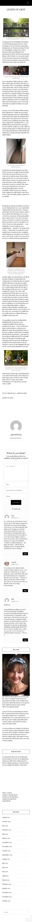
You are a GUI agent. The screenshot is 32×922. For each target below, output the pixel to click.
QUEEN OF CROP (16, 9)
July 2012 (5, 863)
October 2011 (6, 901)
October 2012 (6, 851)
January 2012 (6, 888)
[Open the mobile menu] (28, 3)
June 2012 (5, 867)
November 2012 (7, 846)
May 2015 (5, 826)
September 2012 (7, 855)
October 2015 (6, 821)
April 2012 (5, 876)
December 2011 (7, 892)
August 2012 (6, 859)
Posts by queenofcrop (15, 438)
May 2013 (5, 834)
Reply (25, 553)
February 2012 (6, 884)
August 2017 (6, 817)
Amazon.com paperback (9, 795)
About (21, 736)
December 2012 (7, 842)
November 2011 (7, 897)
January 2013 (6, 838)
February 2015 (6, 830)
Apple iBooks (6, 801)
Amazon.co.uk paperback (10, 797)
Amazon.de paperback (9, 799)
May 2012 (5, 871)
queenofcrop (16, 435)
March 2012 (5, 880)
